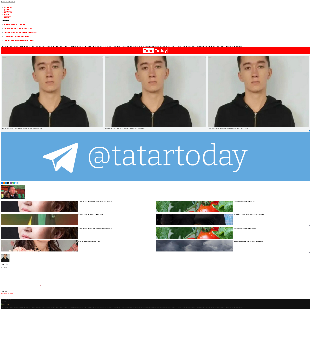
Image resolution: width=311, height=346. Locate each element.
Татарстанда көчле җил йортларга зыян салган (19, 40)
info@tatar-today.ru (7, 293)
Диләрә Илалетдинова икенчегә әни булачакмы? (19, 28)
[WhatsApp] (13, 183)
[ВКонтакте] (2, 183)
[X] (8, 183)
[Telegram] (17, 183)
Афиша (6, 17)
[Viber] (11, 183)
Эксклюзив (8, 7)
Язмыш (6, 14)
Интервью (7, 16)
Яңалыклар (8, 12)
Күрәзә (6, 9)
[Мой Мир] (6, 183)
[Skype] (15, 183)
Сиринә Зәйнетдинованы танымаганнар (17, 36)
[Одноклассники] (4, 183)
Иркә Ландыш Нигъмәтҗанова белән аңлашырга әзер (21, 32)
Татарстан (8, 11)
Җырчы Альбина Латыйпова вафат (15, 24)
